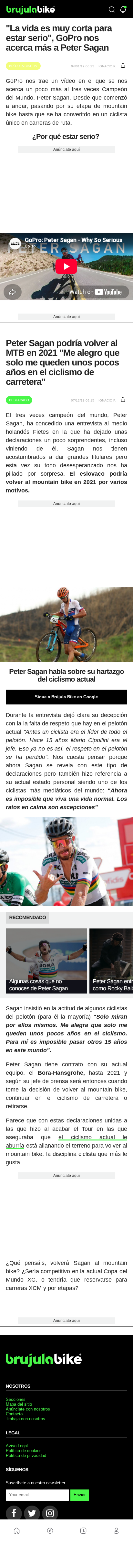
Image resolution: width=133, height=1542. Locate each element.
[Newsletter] (123, 10)
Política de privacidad (26, 1455)
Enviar (80, 1494)
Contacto (14, 1413)
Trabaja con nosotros (25, 1418)
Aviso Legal (17, 1445)
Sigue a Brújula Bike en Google (66, 696)
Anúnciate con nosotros (28, 1409)
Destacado (19, 400)
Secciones (16, 1399)
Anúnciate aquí (66, 149)
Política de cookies (24, 1450)
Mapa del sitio (19, 1404)
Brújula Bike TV (23, 66)
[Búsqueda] (112, 10)
